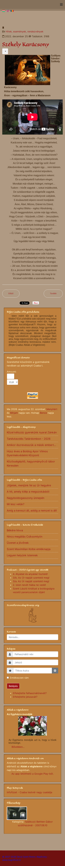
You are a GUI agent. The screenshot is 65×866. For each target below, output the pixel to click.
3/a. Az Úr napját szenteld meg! (31, 581)
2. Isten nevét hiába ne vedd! (29, 584)
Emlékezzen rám (19, 677)
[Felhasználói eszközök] (5, 51)
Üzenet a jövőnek (18, 542)
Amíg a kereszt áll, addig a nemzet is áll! (32, 510)
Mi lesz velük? (15, 504)
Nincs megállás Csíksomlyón (24, 536)
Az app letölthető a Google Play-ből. (32, 773)
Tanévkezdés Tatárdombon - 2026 (28, 438)
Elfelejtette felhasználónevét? (30, 693)
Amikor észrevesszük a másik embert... (31, 445)
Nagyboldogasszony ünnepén (25, 498)
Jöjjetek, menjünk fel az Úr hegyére (29, 485)
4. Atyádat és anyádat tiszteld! (30, 574)
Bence (43, 412)
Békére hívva (15, 530)
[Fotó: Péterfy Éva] (32, 813)
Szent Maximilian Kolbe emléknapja (28, 549)
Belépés (13, 686)
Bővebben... (18, 747)
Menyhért (51, 409)
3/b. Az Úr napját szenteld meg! (31, 577)
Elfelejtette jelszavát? (25, 696)
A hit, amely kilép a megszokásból (28, 491)
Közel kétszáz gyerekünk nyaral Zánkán (32, 432)
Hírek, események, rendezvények (24, 31)
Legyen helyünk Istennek (22, 555)
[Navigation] (61, 4)
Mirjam (14, 412)
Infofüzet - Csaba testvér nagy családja (29, 792)
